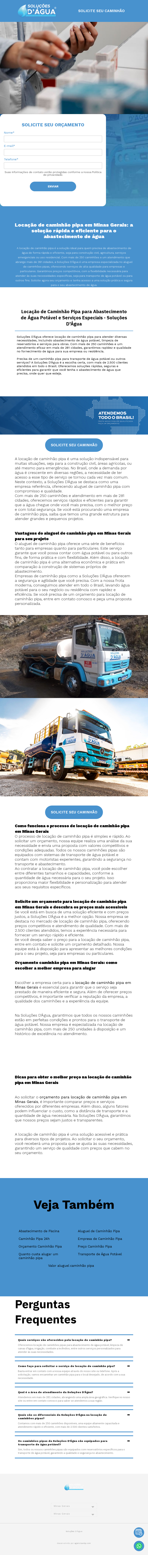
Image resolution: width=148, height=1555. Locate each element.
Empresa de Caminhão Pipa (100, 1239)
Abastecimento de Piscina (39, 1231)
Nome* (9, 132)
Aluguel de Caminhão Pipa (99, 1231)
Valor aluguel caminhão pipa (71, 1266)
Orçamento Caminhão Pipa (40, 1246)
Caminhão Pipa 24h (34, 1239)
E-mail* (9, 146)
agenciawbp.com (83, 1543)
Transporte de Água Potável (100, 1254)
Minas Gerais (62, 1506)
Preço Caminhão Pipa (95, 1246)
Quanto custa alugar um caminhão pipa (38, 1256)
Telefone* (11, 159)
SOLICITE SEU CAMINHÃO (101, 11)
